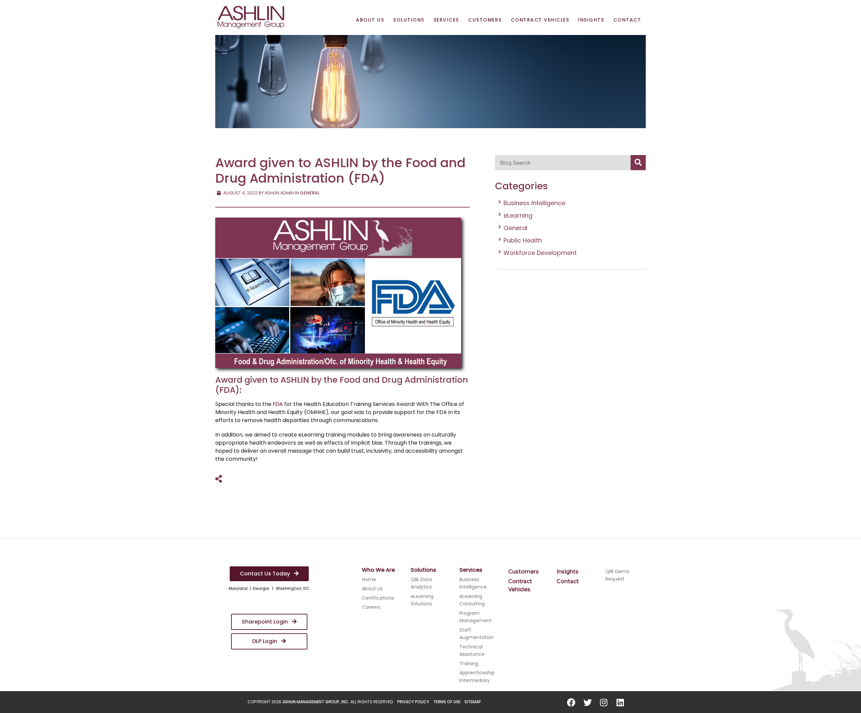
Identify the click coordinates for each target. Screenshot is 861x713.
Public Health (522, 240)
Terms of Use (446, 702)
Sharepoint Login (265, 622)
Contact (627, 19)
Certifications (378, 598)
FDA (278, 404)
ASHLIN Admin (279, 193)
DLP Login (265, 641)
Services (446, 19)
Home (369, 579)
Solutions (408, 19)
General (515, 228)
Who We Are (378, 570)
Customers (485, 19)
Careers (371, 607)
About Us (370, 19)
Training (468, 663)
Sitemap (472, 702)
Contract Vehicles (540, 19)
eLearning (517, 215)
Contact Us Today (265, 573)
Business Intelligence (534, 203)
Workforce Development (540, 253)
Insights (591, 19)
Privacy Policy (413, 702)
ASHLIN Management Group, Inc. (316, 702)
